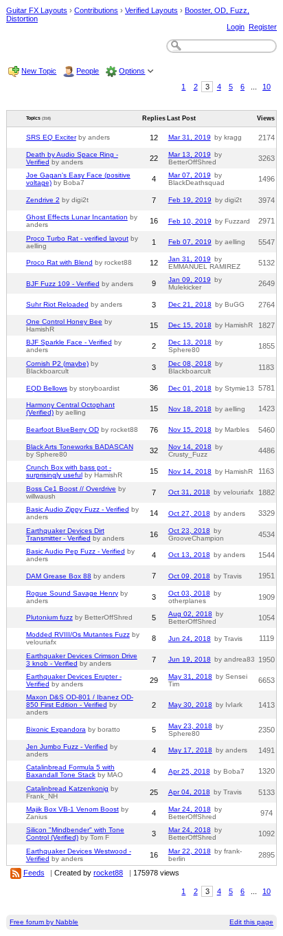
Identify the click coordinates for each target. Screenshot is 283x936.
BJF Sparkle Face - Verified (69, 342)
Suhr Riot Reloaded (57, 304)
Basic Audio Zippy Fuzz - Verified (77, 509)
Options (132, 71)
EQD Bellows (46, 388)
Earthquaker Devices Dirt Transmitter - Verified (65, 534)
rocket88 (108, 873)
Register (263, 27)
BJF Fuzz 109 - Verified (63, 283)
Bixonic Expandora (56, 729)
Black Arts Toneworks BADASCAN (79, 446)
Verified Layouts (151, 10)
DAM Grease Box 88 (58, 576)
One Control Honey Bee (64, 321)
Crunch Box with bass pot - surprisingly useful (68, 471)
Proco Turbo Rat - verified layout (77, 238)
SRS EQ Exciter (51, 137)
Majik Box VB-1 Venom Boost (72, 809)
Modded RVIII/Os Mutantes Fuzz (78, 634)
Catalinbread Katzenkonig (67, 788)
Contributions (96, 10)
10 (266, 87)
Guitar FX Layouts (36, 10)
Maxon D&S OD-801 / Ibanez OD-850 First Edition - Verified (79, 700)
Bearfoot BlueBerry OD (62, 429)
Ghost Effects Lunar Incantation (77, 217)
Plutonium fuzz (49, 617)
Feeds (34, 873)
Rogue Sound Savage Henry (72, 593)
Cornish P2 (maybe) (57, 363)
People (87, 71)
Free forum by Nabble (44, 922)
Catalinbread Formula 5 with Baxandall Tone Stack (70, 771)
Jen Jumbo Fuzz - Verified (67, 746)
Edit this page (251, 922)
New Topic (38, 71)
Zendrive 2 (43, 200)
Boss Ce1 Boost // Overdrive (71, 488)
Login (236, 27)
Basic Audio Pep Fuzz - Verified (75, 551)
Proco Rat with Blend (59, 262)
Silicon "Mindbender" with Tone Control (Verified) (75, 833)
